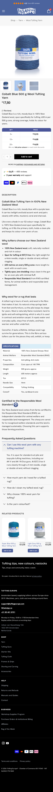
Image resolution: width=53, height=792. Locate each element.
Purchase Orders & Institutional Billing (17, 719)
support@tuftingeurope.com (12, 604)
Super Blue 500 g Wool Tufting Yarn (9, 544)
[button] (3, 11)
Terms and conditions (9, 761)
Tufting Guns (6, 647)
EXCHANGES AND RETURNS (34, 164)
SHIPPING (19, 164)
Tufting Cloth (6, 656)
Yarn (21, 20)
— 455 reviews (16, 171)
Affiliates (4, 724)
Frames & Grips (7, 661)
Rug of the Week (8, 729)
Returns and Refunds (10, 690)
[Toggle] (4, 444)
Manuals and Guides (9, 695)
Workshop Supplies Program (13, 714)
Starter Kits (6, 652)
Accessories (6, 671)
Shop (13, 20)
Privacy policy (25, 761)
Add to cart (26, 156)
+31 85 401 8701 (8, 612)
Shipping (4, 685)
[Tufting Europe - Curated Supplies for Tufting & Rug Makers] (26, 11)
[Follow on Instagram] (3, 743)
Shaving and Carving (9, 666)
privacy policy (37, 576)
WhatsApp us (6, 608)
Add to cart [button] (7, 551)
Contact (4, 700)
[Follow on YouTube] (7, 743)
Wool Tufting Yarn (34, 20)
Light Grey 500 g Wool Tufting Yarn (35, 544)
